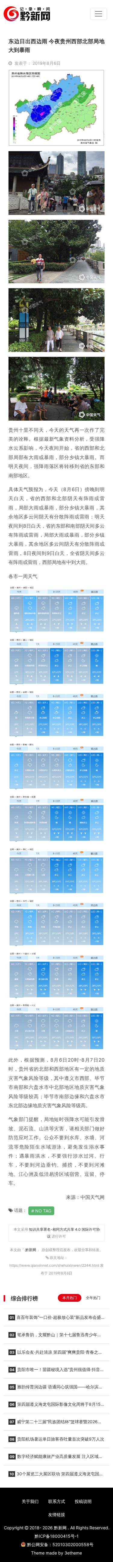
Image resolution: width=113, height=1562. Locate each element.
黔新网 (31, 1250)
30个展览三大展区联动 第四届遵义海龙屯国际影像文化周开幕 (55, 1475)
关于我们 (30, 1501)
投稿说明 (83, 1501)
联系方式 (56, 1501)
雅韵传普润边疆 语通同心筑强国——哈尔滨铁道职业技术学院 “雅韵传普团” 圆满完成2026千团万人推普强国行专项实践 (56, 1388)
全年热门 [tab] (93, 1297)
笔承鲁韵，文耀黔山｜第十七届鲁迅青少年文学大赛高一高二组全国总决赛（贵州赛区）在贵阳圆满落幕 (55, 1336)
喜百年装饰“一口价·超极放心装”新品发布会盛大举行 (54, 1319)
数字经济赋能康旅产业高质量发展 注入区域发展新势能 (55, 1458)
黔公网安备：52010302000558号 (60, 1544)
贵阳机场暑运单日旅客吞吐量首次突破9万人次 (57, 1438)
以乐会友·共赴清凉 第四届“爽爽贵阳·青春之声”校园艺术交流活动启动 (56, 1353)
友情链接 (56, 1514)
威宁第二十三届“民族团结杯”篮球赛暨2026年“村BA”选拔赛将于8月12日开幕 (55, 1423)
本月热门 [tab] (69, 1297)
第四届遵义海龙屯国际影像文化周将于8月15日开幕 (54, 1406)
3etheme (73, 1552)
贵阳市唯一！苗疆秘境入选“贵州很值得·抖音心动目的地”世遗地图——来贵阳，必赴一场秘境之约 (56, 1371)
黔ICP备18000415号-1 (57, 1536)
